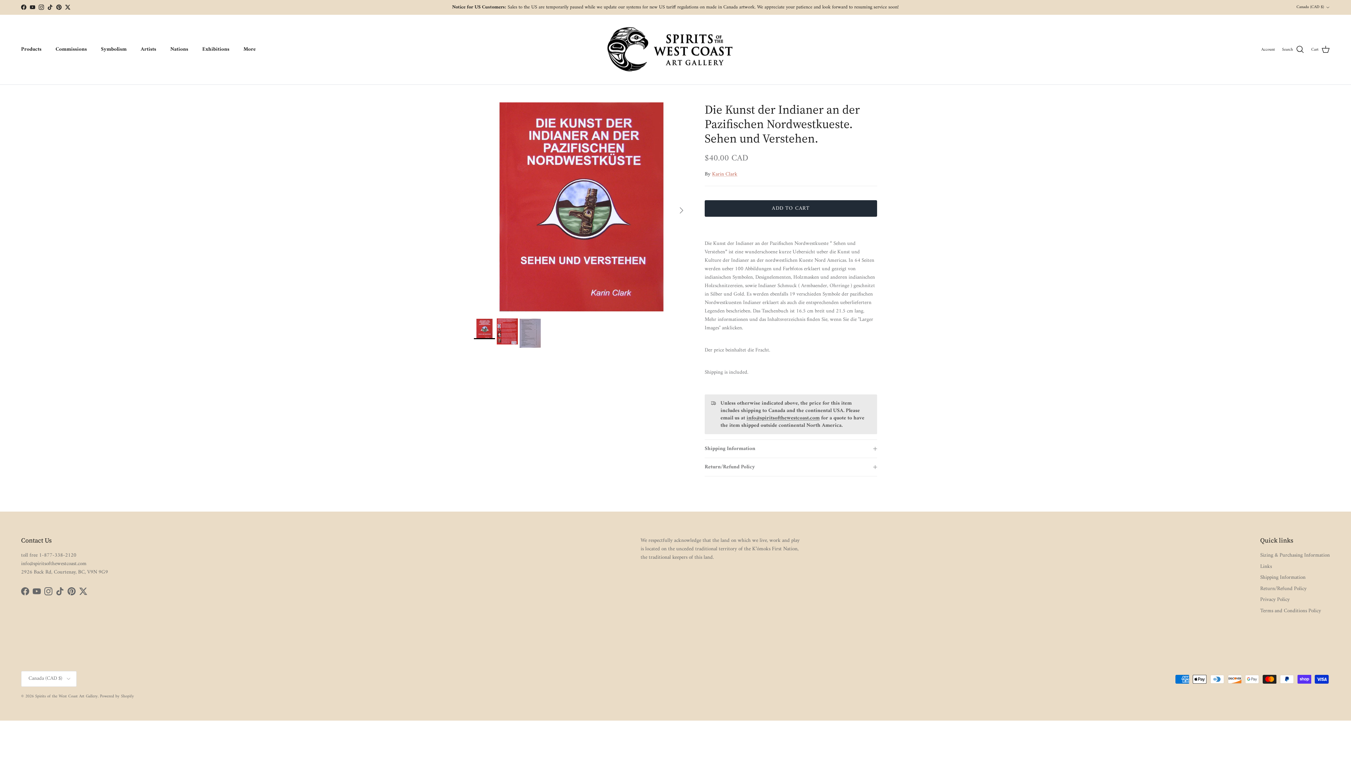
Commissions (71, 49)
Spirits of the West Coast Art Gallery (66, 696)
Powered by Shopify (117, 696)
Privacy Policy (1275, 599)
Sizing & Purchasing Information (1295, 555)
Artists (148, 49)
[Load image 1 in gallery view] (581, 206)
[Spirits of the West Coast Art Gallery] (675, 50)
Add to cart (791, 208)
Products (31, 49)
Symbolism (114, 49)
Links (1266, 566)
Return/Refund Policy (730, 467)
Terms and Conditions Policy (1290, 611)
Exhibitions (215, 49)
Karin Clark (724, 174)
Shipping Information (730, 449)
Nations (179, 49)
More (249, 49)
